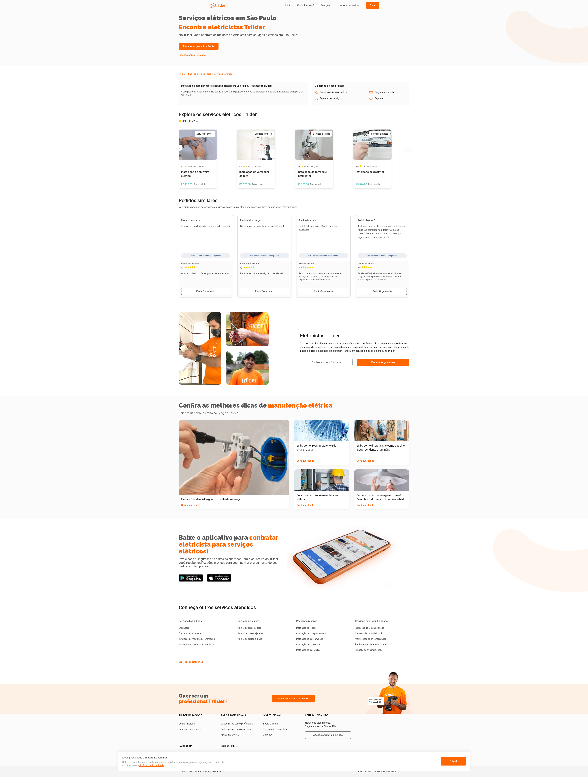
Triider (182, 74)
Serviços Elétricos (223, 74)
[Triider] (231, 5)
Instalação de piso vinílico (308, 650)
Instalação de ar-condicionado (369, 628)
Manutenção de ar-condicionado (370, 639)
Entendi (453, 761)
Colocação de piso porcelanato (311, 633)
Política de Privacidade (151, 765)
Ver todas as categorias (191, 662)
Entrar (373, 5)
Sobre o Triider (271, 723)
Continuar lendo (190, 505)
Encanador (184, 628)
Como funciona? (305, 5)
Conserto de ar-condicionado (369, 633)
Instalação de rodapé (306, 628)
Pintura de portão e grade (249, 639)
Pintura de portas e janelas (250, 633)
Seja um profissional (349, 5)
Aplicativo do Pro (230, 734)
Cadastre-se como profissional (293, 698)
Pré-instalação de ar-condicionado (371, 644)
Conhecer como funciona (326, 362)
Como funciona (187, 723)
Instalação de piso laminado (309, 639)
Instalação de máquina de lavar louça (196, 644)
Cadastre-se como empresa (236, 729)
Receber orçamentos (383, 362)
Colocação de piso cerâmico (309, 644)
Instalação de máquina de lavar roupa (197, 639)
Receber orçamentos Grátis (198, 46)
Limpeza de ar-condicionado (369, 650)
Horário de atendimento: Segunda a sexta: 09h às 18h (320, 724)
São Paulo (193, 74)
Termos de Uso (363, 771)
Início (288, 5)
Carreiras (268, 734)
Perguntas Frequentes (275, 729)
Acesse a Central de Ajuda (328, 735)
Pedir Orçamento (205, 291)
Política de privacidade (385, 771)
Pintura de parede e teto (249, 628)
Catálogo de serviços (190, 729)
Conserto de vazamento (190, 633)
